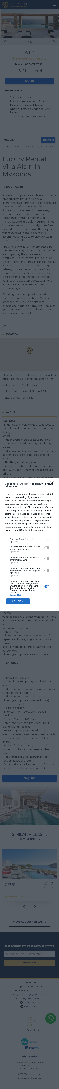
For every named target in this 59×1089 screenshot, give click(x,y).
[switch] (46, 547)
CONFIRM (18, 601)
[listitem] (29, 540)
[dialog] (29, 544)
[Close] (53, 484)
